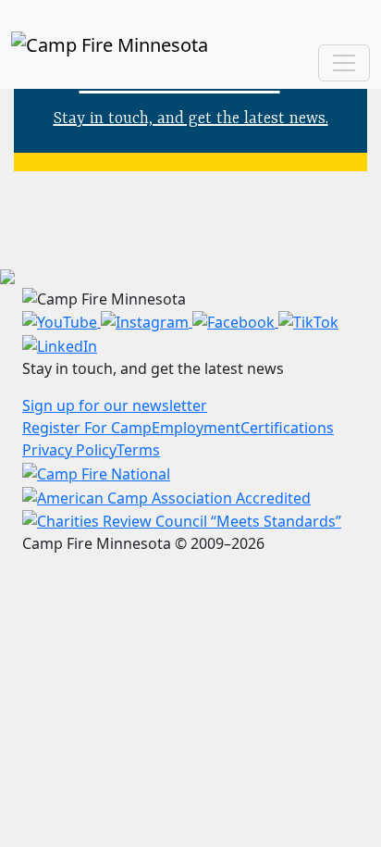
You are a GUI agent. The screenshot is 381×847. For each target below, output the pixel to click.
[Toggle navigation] (344, 62)
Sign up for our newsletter (114, 405)
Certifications (287, 427)
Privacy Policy (69, 450)
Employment (196, 427)
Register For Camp (87, 427)
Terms (138, 450)
